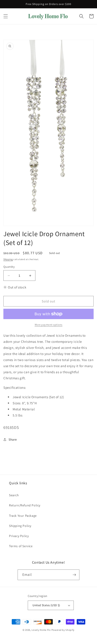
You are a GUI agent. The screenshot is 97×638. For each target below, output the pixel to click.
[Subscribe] (74, 574)
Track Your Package (23, 516)
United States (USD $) (46, 605)
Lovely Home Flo (41, 629)
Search (14, 495)
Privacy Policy (19, 536)
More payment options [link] (48, 324)
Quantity (9, 267)
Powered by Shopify (63, 629)
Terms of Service (21, 546)
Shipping (8, 259)
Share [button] (13, 439)
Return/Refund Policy (24, 505)
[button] (6, 16)
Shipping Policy (20, 526)
